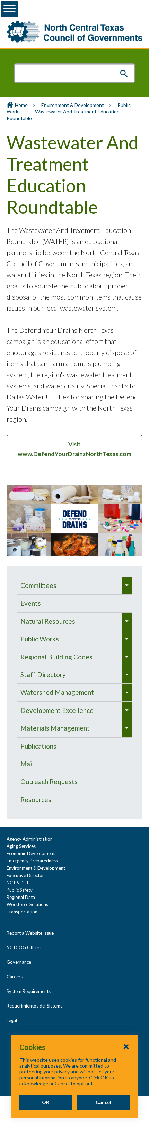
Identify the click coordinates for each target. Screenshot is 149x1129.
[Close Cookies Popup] (126, 1046)
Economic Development (31, 853)
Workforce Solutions (27, 904)
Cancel (103, 1102)
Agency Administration (30, 839)
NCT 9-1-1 (18, 882)
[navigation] (74, 692)
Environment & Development (72, 105)
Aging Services (21, 846)
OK (46, 1102)
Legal (12, 1020)
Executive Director (25, 875)
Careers (15, 976)
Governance (19, 962)
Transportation (22, 912)
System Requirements (29, 991)
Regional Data (21, 897)
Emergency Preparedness (32, 860)
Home (21, 105)
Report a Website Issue (30, 933)
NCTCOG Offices (24, 947)
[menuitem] (69, 585)
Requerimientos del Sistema (35, 1006)
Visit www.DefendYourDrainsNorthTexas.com (74, 448)
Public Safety (20, 890)
